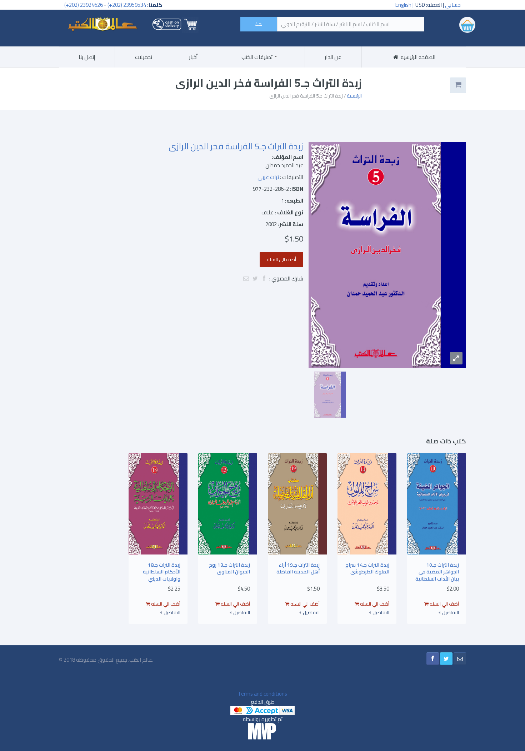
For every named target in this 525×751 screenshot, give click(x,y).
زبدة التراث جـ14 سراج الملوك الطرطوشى (367, 568)
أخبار (193, 57)
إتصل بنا (87, 57)
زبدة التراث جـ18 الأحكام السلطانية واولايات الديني (161, 571)
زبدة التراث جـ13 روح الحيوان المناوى (229, 568)
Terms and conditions (262, 693)
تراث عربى (268, 177)
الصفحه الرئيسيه (417, 57)
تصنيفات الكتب (257, 57)
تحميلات (143, 57)
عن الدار (333, 57)
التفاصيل (450, 612)
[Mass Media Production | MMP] (262, 731)
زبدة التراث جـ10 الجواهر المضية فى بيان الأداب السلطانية (437, 571)
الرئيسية (354, 95)
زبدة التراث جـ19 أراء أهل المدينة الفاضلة (298, 568)
